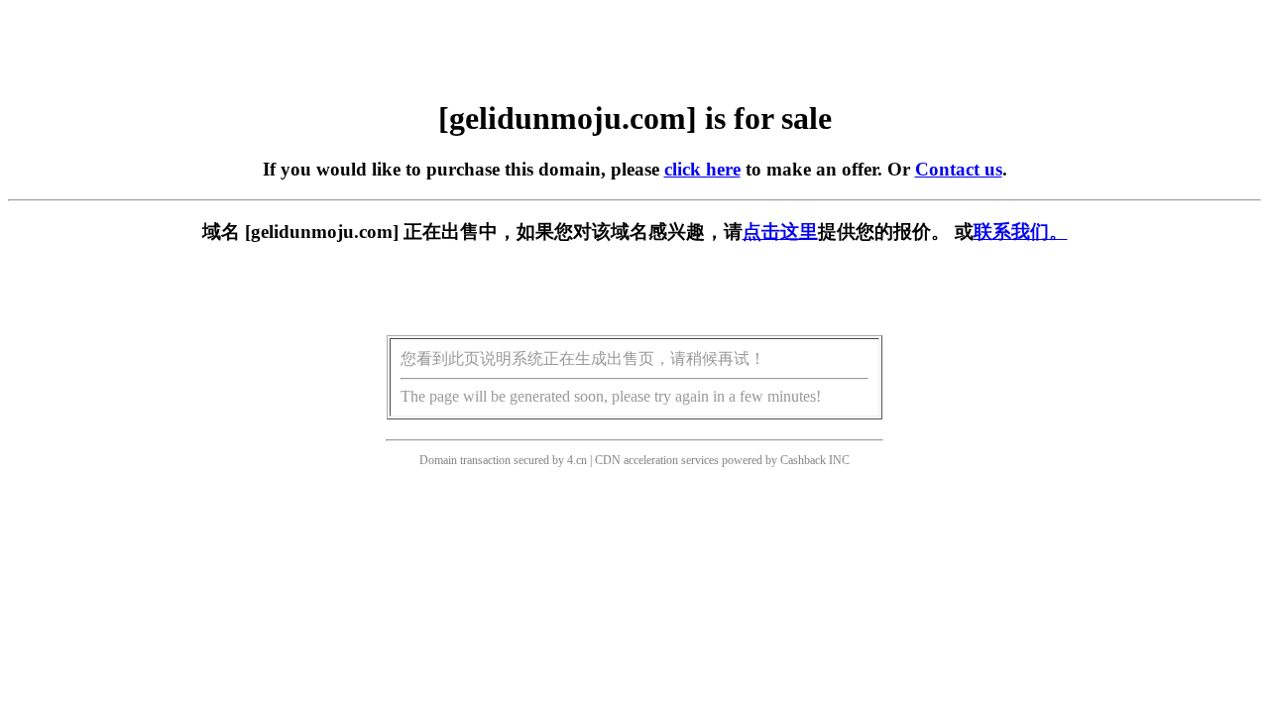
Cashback (803, 460)
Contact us (958, 169)
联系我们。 (1021, 231)
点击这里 (780, 231)
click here (702, 169)
